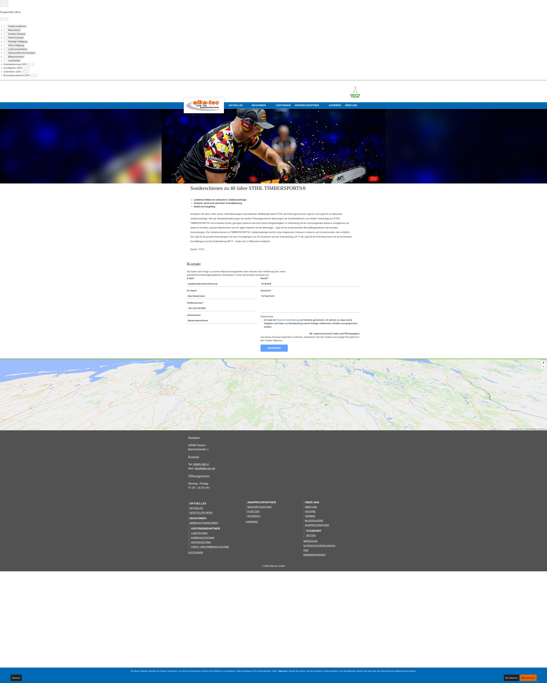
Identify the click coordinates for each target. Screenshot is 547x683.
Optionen (16, 678)
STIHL (201, 249)
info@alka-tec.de (205, 468)
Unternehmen (194, 315)
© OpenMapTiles (515, 429)
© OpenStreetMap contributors (534, 429)
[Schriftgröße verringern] (24, 68)
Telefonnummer (195, 303)
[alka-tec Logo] (204, 105)
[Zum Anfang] (352, 463)
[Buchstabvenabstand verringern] (32, 75)
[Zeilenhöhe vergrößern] (27, 72)
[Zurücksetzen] (2, 19)
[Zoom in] (543, 363)
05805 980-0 (201, 464)
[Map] (273, 394)
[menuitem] (204, 105)
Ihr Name (192, 290)
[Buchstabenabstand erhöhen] (35, 75)
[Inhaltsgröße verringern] (29, 64)
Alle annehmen (528, 678)
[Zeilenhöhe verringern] (23, 72)
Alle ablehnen (511, 678)
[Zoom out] (543, 367)
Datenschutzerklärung (288, 320)
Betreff (264, 278)
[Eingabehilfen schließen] (7, 19)
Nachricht (266, 290)
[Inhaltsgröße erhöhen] (32, 64)
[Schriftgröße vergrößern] (28, 68)
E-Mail (191, 278)
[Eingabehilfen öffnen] (4, 3)
